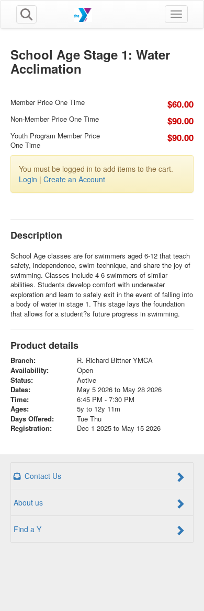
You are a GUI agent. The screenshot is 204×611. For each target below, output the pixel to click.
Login (28, 179)
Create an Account (74, 179)
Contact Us (41, 476)
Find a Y (27, 529)
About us (28, 502)
